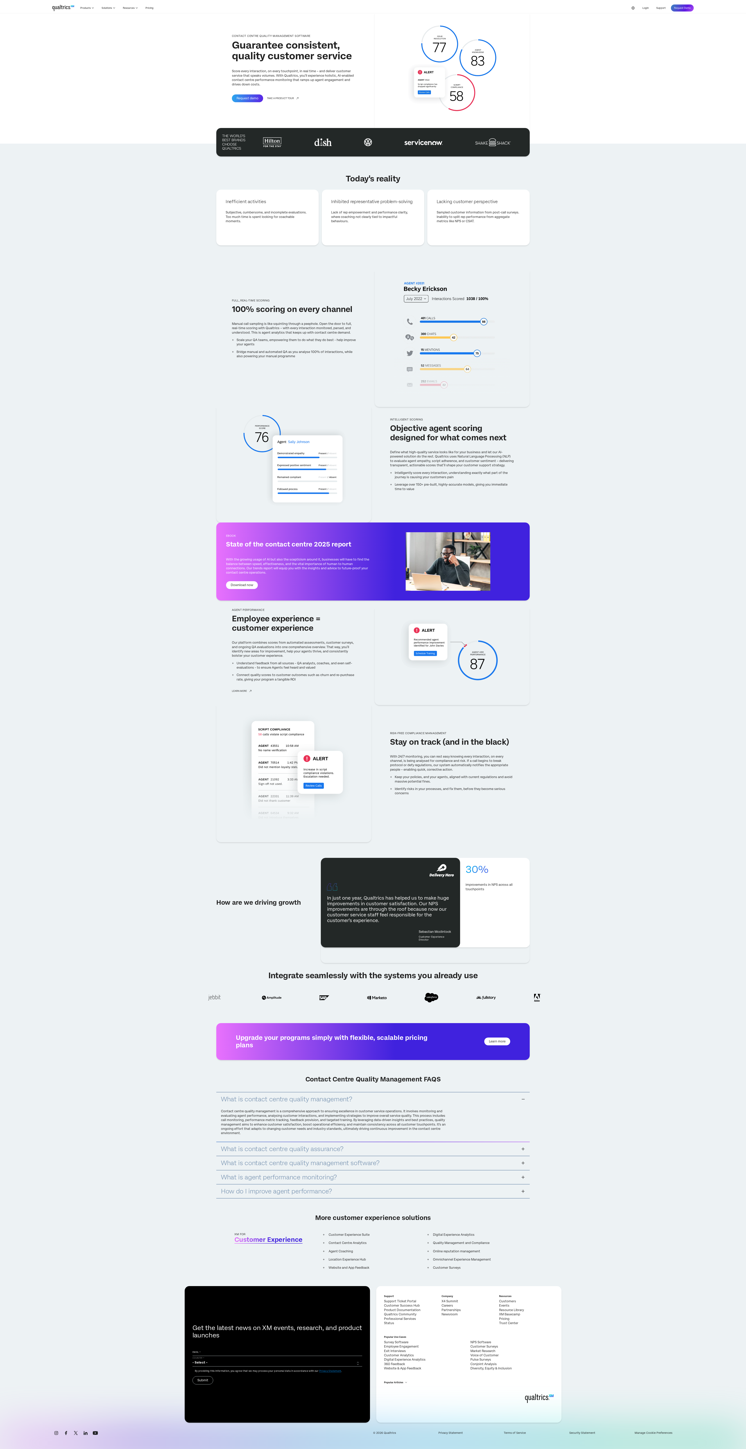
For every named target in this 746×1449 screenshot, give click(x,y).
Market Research (482, 1351)
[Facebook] (66, 1433)
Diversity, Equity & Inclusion (491, 1368)
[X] (76, 1433)
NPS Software (480, 1342)
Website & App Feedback (402, 1368)
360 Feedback (394, 1364)
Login (645, 8)
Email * (196, 1352)
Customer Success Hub (402, 1305)
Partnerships (451, 1310)
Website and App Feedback (349, 1268)
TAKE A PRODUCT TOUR (280, 98)
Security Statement (582, 1432)
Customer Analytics (399, 1355)
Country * (198, 1358)
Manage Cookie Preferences (653, 1432)
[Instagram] (56, 1433)
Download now (242, 585)
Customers (507, 1301)
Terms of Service (515, 1432)
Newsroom (450, 1314)
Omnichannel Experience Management (462, 1259)
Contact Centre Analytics (348, 1243)
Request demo (247, 98)
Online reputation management (456, 1251)
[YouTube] (95, 1433)
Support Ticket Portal (400, 1301)
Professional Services (400, 1319)
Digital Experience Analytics (454, 1235)
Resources (129, 8)
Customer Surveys (447, 1268)
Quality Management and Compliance (461, 1243)
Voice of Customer (484, 1355)
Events (504, 1305)
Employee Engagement (401, 1346)
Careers (447, 1305)
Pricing (149, 8)
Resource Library (511, 1310)
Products (85, 8)
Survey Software (396, 1342)
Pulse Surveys (480, 1359)
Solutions (107, 8)
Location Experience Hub (347, 1259)
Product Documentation (402, 1310)
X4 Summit (450, 1301)
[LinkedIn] (86, 1433)
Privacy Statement (330, 1371)
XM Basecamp (509, 1314)
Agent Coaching (341, 1251)
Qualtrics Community (400, 1314)
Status (389, 1323)
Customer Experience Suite (349, 1235)
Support (661, 8)
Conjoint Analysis (483, 1364)
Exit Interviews (395, 1351)
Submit (202, 1380)
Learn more (239, 691)
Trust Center (508, 1323)
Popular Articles (393, 1382)
